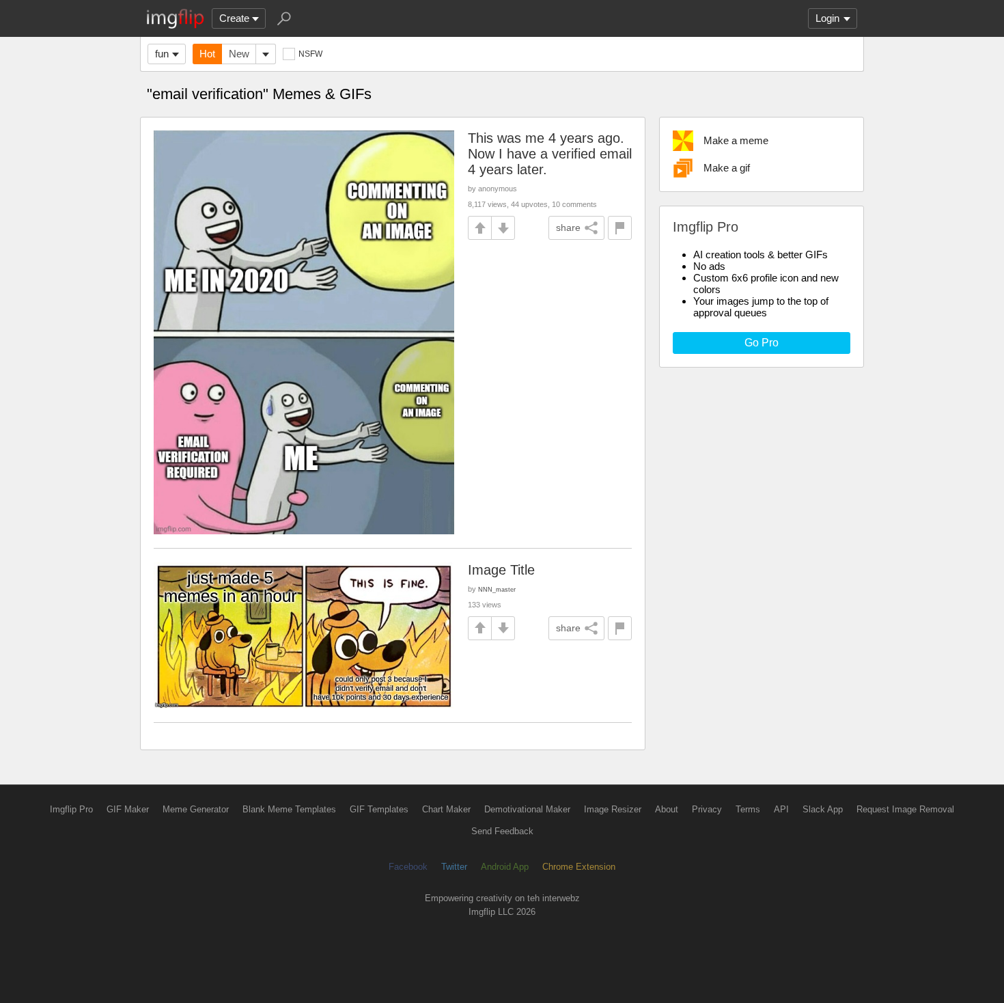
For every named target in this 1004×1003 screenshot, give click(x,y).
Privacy (707, 809)
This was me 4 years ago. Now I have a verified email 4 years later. (550, 153)
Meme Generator (196, 809)
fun (162, 53)
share (568, 227)
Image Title (501, 569)
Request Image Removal (905, 809)
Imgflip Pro (71, 809)
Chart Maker (446, 809)
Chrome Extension (578, 867)
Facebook (408, 867)
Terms (748, 809)
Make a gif (726, 168)
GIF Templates (379, 809)
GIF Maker (128, 809)
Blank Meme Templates (289, 809)
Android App (505, 867)
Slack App (823, 809)
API (781, 809)
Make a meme (735, 140)
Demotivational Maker (527, 809)
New (239, 53)
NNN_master (497, 589)
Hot (207, 53)
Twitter (454, 867)
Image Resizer (612, 809)
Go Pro (761, 342)
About (666, 809)
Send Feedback (502, 831)
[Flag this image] (620, 228)
